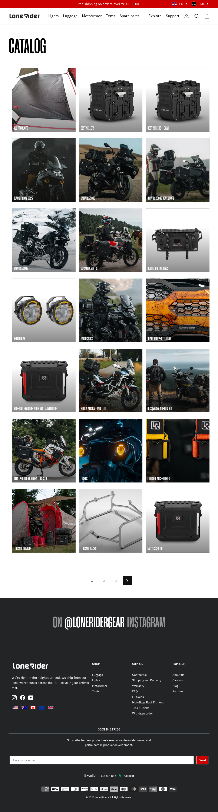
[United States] (15, 707)
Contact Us (139, 675)
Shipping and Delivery (146, 680)
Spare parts (129, 15)
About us (178, 675)
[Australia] (24, 707)
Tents (110, 15)
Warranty (138, 686)
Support (172, 15)
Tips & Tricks (140, 708)
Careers (177, 680)
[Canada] (33, 707)
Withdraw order (142, 713)
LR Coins (138, 697)
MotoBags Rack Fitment (148, 702)
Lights (53, 15)
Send (202, 760)
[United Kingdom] (50, 707)
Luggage (70, 15)
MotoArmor (92, 15)
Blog (175, 686)
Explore (155, 15)
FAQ (135, 691)
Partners (178, 691)
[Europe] (42, 707)
